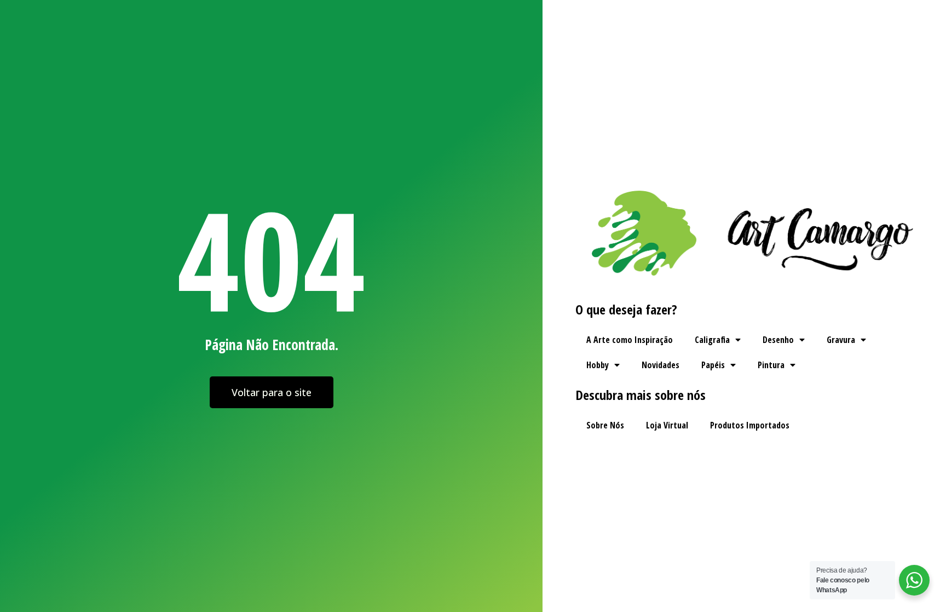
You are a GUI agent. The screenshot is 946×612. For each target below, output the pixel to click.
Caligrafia (712, 340)
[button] (271, 392)
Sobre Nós (605, 425)
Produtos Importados (749, 425)
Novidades (660, 365)
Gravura (841, 340)
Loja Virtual (667, 425)
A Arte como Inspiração (629, 340)
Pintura (771, 365)
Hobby (597, 365)
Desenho (778, 340)
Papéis (713, 365)
